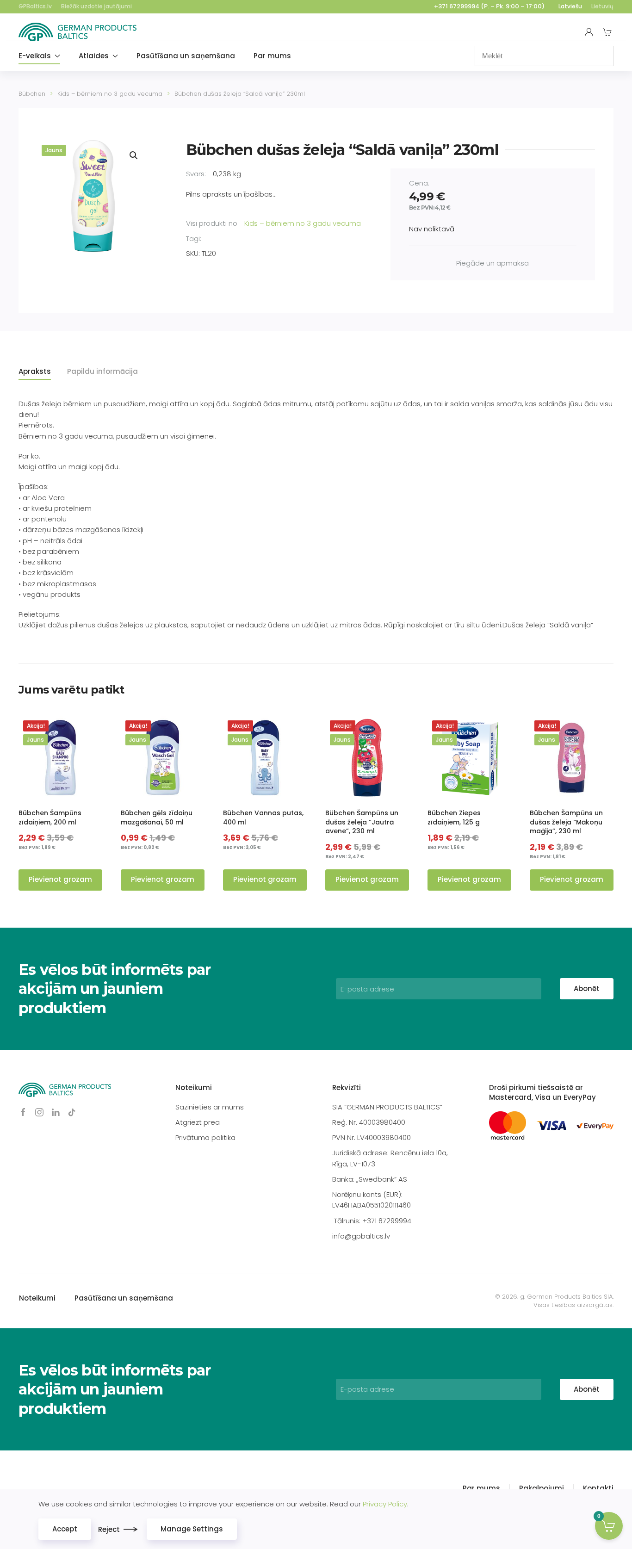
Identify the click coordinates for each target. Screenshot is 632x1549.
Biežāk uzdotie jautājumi (96, 6)
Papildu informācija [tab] (102, 371)
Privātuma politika (205, 1137)
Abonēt (587, 988)
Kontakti (598, 1488)
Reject (109, 1529)
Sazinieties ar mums (209, 1107)
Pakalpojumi (541, 1488)
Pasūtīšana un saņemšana (185, 56)
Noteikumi (193, 1087)
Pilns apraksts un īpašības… (231, 194)
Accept (64, 1529)
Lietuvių (602, 6)
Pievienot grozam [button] (60, 879)
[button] (133, 155)
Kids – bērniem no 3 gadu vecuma (302, 223)
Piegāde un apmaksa (492, 263)
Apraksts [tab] (35, 371)
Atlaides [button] (94, 56)
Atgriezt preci (198, 1122)
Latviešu (570, 6)
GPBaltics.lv (35, 6)
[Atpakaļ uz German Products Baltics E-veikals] (77, 32)
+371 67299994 (456, 6)
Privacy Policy (385, 1504)
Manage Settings (192, 1529)
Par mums (272, 56)
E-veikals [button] (35, 56)
